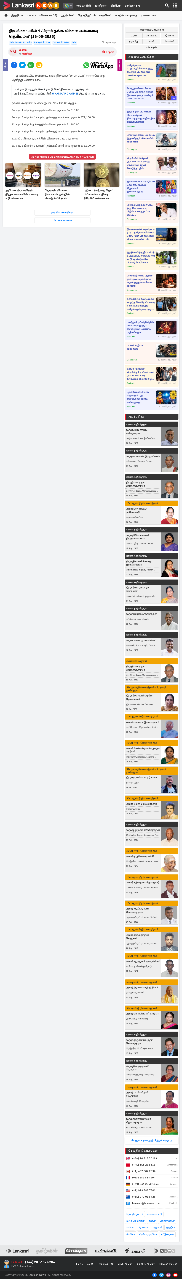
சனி (151, 41)
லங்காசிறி (83, 5)
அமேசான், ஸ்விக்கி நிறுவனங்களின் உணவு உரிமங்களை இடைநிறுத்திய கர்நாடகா (22, 195)
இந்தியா (17, 15)
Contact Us (106, 1264)
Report (110, 52)
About (91, 1264)
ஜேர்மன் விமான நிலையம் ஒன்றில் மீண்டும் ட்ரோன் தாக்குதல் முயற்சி (57, 195)
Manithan (131, 102)
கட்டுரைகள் (167, 1234)
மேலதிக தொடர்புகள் (142, 1151)
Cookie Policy (146, 1264)
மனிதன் (100, 5)
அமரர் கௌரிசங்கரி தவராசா (142, 1013)
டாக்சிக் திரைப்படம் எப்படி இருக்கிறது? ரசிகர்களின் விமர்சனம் (141, 138)
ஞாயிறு (133, 41)
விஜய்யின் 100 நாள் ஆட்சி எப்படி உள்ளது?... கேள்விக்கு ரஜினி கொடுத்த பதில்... (139, 163)
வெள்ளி (169, 41)
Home (79, 1264)
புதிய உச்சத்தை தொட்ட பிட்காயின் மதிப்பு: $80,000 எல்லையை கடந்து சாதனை (100, 195)
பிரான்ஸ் (143, 1227)
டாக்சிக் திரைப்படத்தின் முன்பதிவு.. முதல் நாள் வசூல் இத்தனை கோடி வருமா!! (139, 280)
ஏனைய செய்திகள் (141, 57)
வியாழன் (151, 47)
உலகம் (31, 15)
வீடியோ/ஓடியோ (148, 1234)
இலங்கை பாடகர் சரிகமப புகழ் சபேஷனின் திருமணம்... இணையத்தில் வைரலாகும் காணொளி (141, 186)
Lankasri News (37, 1275)
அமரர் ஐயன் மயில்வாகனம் (141, 803)
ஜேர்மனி (157, 1227)
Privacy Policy (168, 1264)
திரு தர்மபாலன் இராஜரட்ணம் (143, 456)
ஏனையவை (148, 15)
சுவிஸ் (129, 1227)
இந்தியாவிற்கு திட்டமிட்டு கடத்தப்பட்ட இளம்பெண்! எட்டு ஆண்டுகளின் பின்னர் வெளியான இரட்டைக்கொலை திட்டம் (141, 257)
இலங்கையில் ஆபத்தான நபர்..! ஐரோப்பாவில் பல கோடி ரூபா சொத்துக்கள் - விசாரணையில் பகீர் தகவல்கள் (141, 234)
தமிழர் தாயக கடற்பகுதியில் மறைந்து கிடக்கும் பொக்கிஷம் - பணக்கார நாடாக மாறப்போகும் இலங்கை (140, 70)
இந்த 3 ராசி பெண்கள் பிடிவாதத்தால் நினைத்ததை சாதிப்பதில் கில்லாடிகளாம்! (141, 116)
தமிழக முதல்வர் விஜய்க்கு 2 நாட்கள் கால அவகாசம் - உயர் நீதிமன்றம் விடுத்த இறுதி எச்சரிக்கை (140, 374)
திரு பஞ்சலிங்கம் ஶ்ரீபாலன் (141, 777)
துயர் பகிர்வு (136, 416)
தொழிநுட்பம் (87, 15)
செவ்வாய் (151, 35)
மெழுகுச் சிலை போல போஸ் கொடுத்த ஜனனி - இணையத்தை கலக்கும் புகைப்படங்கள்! (141, 93)
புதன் (134, 35)
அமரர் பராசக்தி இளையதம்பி (142, 722)
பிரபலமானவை (62, 220)
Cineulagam (132, 149)
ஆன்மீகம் (67, 15)
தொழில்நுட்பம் (134, 1214)
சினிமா (116, 5)
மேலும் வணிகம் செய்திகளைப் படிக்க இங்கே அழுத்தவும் (62, 156)
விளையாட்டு (48, 15)
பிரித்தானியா (167, 1220)
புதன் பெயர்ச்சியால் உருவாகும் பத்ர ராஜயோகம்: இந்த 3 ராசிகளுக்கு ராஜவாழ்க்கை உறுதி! (138, 397)
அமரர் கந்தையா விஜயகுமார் (142, 882)
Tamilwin (131, 79)
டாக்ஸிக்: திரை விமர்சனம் (135, 347)
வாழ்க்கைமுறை (126, 15)
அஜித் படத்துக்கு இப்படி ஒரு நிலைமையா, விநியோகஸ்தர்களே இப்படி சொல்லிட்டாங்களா (139, 210)
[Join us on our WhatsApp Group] (98, 65)
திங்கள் (169, 35)
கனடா (152, 1220)
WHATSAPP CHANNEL (65, 93)
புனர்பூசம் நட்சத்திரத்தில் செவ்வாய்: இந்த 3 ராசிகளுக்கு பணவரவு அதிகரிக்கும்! (140, 327)
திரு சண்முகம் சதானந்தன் (141, 613)
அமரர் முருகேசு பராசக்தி (140, 856)
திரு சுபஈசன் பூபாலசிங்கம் (141, 640)
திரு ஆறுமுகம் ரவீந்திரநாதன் (143, 829)
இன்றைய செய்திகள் (152, 29)
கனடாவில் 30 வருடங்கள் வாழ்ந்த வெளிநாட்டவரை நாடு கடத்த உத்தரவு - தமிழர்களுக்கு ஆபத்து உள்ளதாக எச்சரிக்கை (141, 304)
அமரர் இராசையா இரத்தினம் (142, 987)
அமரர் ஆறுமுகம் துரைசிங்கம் (143, 961)
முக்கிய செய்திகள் (62, 212)
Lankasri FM (132, 5)
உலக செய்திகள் (135, 1220)
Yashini (23, 50)
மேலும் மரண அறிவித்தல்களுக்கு (151, 1140)
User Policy (125, 1264)
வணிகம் (105, 15)
